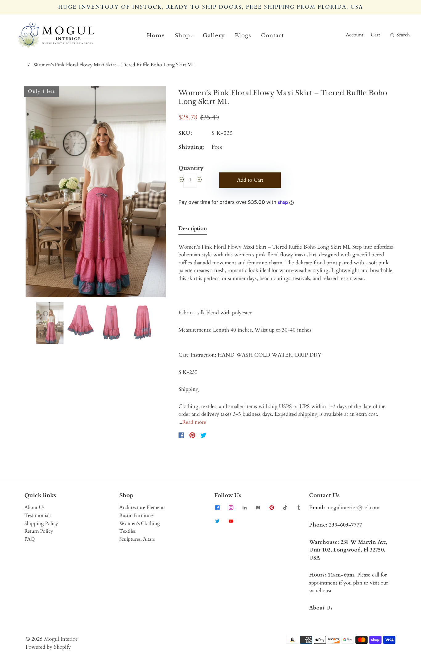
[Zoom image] (96, 193)
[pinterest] (271, 507)
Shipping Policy (41, 523)
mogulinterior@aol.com (352, 507)
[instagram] (231, 507)
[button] (40, 193)
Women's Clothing (139, 523)
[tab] (192, 230)
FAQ (29, 539)
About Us (34, 507)
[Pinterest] (192, 435)
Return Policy (38, 531)
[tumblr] (298, 507)
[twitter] (217, 521)
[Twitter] (203, 435)
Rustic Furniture (136, 515)
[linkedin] (244, 507)
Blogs (243, 35)
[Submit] (391, 35)
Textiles (127, 531)
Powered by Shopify (48, 647)
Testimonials (37, 515)
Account (354, 34)
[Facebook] (181, 435)
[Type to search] (388, 35)
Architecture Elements (142, 507)
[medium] (258, 507)
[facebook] (217, 507)
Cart (375, 34)
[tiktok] (285, 507)
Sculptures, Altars (137, 539)
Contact (272, 35)
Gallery (214, 35)
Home (156, 35)
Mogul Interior (60, 639)
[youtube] (231, 521)
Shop (182, 35)
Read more (194, 422)
